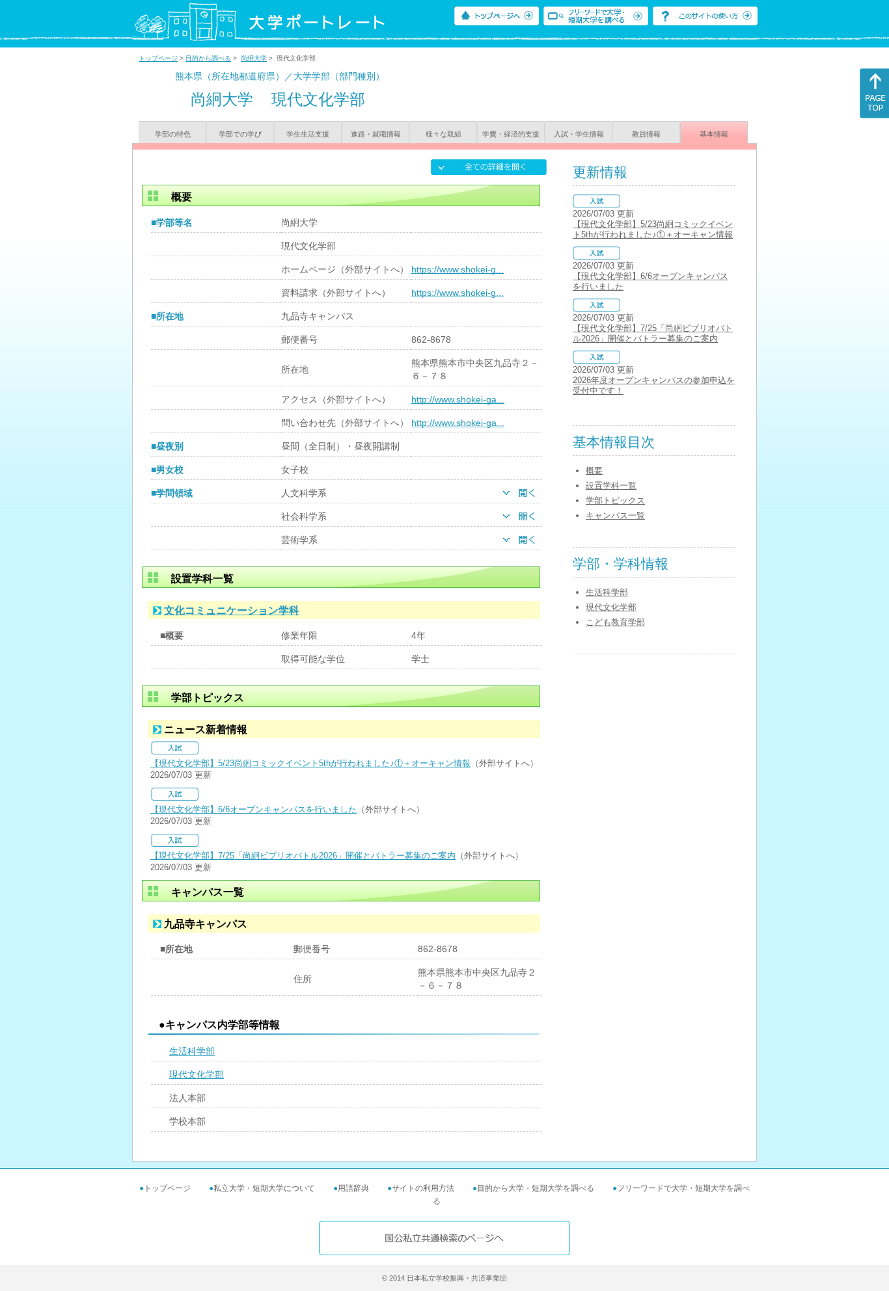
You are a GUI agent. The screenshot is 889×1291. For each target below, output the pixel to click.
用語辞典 (353, 1188)
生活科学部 (192, 1051)
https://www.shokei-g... (457, 269)
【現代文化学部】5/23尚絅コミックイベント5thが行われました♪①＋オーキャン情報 (310, 763)
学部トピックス (615, 500)
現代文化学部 (196, 1074)
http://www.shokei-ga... (457, 399)
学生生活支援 (307, 134)
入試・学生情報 (579, 134)
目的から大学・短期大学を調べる (535, 1188)
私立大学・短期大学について (264, 1188)
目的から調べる (208, 58)
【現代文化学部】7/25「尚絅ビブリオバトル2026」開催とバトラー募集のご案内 (303, 855)
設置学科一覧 (611, 485)
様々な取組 (443, 134)
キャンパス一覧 (615, 515)
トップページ (158, 58)
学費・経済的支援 (511, 134)
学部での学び (240, 134)
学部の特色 (173, 134)
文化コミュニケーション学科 (231, 610)
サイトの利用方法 (423, 1188)
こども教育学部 (615, 622)
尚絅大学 (254, 58)
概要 (594, 470)
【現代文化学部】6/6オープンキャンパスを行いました (253, 809)
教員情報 (646, 134)
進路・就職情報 (376, 134)
